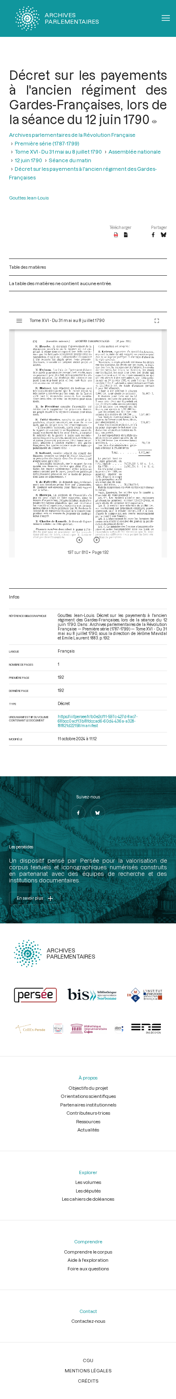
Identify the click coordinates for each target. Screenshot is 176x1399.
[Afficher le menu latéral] (19, 320)
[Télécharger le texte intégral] (126, 235)
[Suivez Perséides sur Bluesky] (97, 812)
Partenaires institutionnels (88, 1104)
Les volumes (88, 1182)
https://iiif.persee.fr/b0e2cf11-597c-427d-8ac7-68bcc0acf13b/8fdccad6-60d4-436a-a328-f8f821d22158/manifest (98, 721)
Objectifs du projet (88, 1088)
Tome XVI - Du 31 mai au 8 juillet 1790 (58, 151)
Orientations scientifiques (88, 1096)
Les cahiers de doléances (88, 1199)
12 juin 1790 (28, 160)
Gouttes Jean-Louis (29, 197)
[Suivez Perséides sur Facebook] (78, 812)
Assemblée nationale (134, 151)
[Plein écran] (156, 320)
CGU (88, 1360)
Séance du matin (70, 160)
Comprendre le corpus (88, 1251)
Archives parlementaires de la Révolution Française (72, 135)
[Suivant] (96, 540)
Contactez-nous (88, 1321)
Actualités (88, 1129)
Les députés (88, 1190)
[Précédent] (79, 540)
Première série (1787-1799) (47, 143)
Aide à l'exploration (88, 1260)
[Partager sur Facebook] (153, 235)
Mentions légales (88, 1370)
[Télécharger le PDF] (116, 235)
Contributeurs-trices (88, 1113)
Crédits (88, 1380)
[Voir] (154, 119)
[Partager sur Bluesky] (163, 235)
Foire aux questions (88, 1268)
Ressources (88, 1121)
